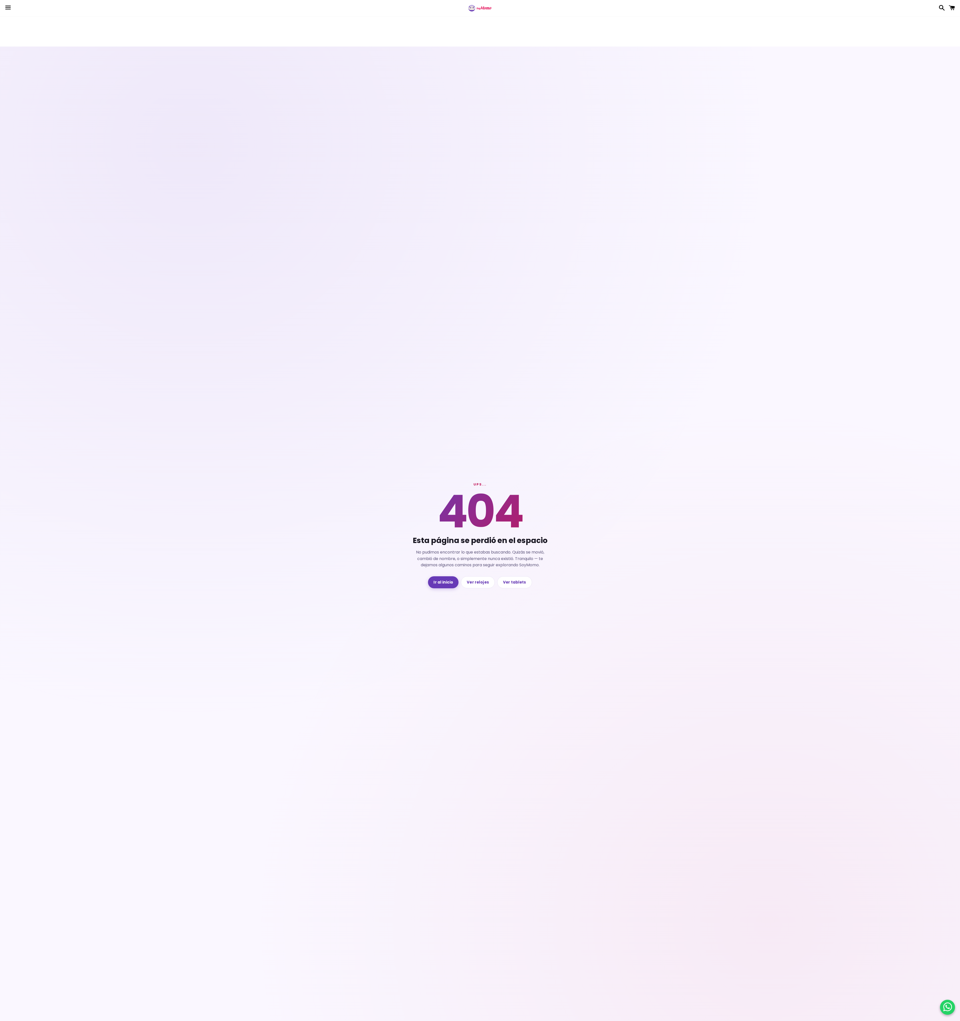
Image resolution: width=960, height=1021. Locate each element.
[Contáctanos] (947, 1007)
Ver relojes (478, 582)
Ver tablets (514, 582)
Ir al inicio (443, 582)
